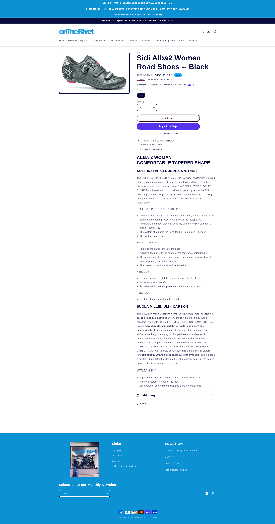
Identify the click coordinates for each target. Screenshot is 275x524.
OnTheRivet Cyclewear (133, 517)
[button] (72, 41)
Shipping (141, 79)
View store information (151, 149)
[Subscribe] (107, 493)
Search (115, 461)
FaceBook (117, 456)
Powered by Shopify (149, 517)
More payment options (168, 133)
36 (141, 95)
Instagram (117, 451)
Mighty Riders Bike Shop (124, 466)
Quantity (140, 102)
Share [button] (143, 403)
